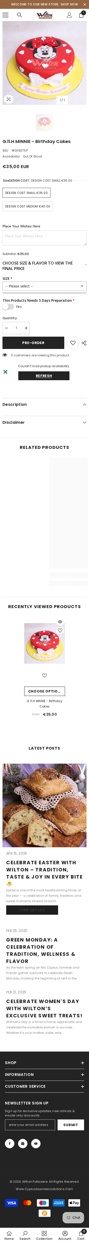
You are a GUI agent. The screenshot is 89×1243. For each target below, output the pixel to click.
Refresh (44, 375)
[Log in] (69, 15)
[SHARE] (83, 343)
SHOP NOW (69, 4)
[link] (25, 1235)
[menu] (5, 15)
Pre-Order (33, 342)
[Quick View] (60, 622)
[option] (44, 63)
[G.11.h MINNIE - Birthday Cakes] (44, 643)
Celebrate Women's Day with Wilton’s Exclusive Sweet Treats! (44, 1008)
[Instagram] (22, 1143)
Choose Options (45, 691)
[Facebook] (9, 1143)
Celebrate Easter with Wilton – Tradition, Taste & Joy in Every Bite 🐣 (44, 873)
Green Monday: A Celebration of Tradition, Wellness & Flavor (41, 950)
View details (32, 910)
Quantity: (10, 318)
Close (85, 4)
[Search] (19, 15)
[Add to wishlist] (73, 343)
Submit (70, 1124)
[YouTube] (36, 1143)
